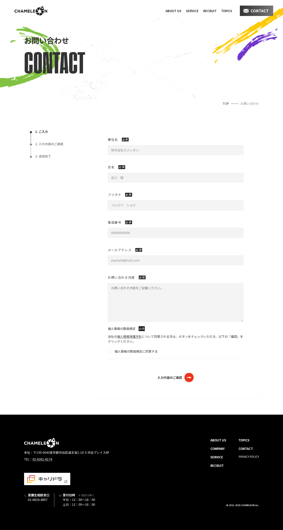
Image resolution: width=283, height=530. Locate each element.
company (217, 448)
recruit (210, 10)
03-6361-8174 (42, 459)
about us (173, 10)
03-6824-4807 (38, 499)
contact (260, 10)
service (192, 10)
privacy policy (249, 457)
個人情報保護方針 (129, 336)
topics (226, 10)
